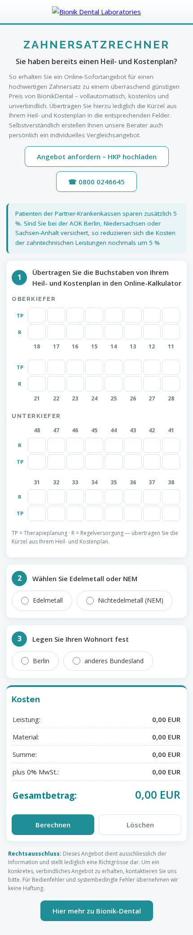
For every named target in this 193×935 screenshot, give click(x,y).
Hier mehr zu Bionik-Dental (97, 910)
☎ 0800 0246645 (96, 181)
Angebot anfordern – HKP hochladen (97, 156)
